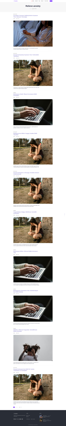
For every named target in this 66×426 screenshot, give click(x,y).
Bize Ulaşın (28, 415)
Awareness (14, 210)
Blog (27, 416)
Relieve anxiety (15, 53)
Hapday (14, 97)
